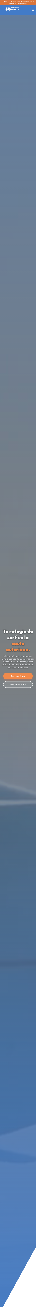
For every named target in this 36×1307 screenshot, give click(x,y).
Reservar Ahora (18, 676)
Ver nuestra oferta (18, 684)
